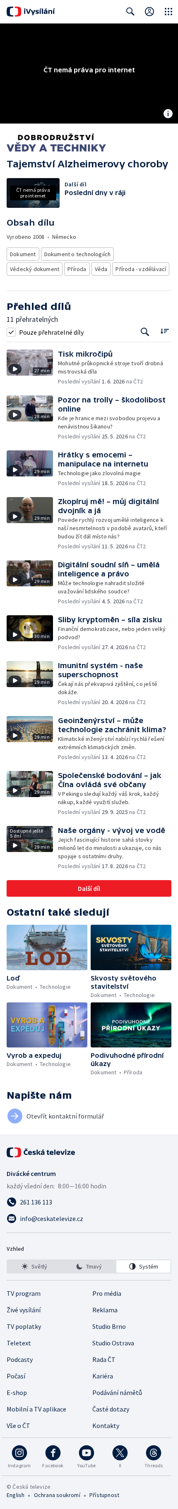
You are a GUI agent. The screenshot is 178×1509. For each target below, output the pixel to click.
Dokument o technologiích (77, 254)
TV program (24, 1293)
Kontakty (105, 1425)
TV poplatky (24, 1326)
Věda (101, 269)
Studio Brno (109, 1326)
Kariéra (102, 1376)
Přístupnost (104, 1495)
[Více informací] (168, 114)
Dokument (23, 254)
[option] (34, 1266)
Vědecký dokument (34, 269)
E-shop (17, 1392)
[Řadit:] (164, 331)
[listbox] (89, 1266)
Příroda (76, 269)
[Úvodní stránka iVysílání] (31, 12)
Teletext (19, 1343)
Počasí (16, 1376)
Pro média (106, 1293)
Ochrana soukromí (57, 1495)
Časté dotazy (110, 1409)
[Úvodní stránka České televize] (41, 1152)
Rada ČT (103, 1359)
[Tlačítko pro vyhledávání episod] (145, 332)
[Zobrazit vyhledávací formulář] (130, 11)
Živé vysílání (24, 1310)
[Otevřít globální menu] (168, 11)
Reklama (105, 1310)
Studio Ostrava (113, 1343)
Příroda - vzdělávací (140, 269)
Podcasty (20, 1359)
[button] (32, 368)
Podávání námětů (117, 1392)
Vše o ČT (18, 1425)
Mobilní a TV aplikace (36, 1409)
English (15, 1495)
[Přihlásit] (149, 11)
